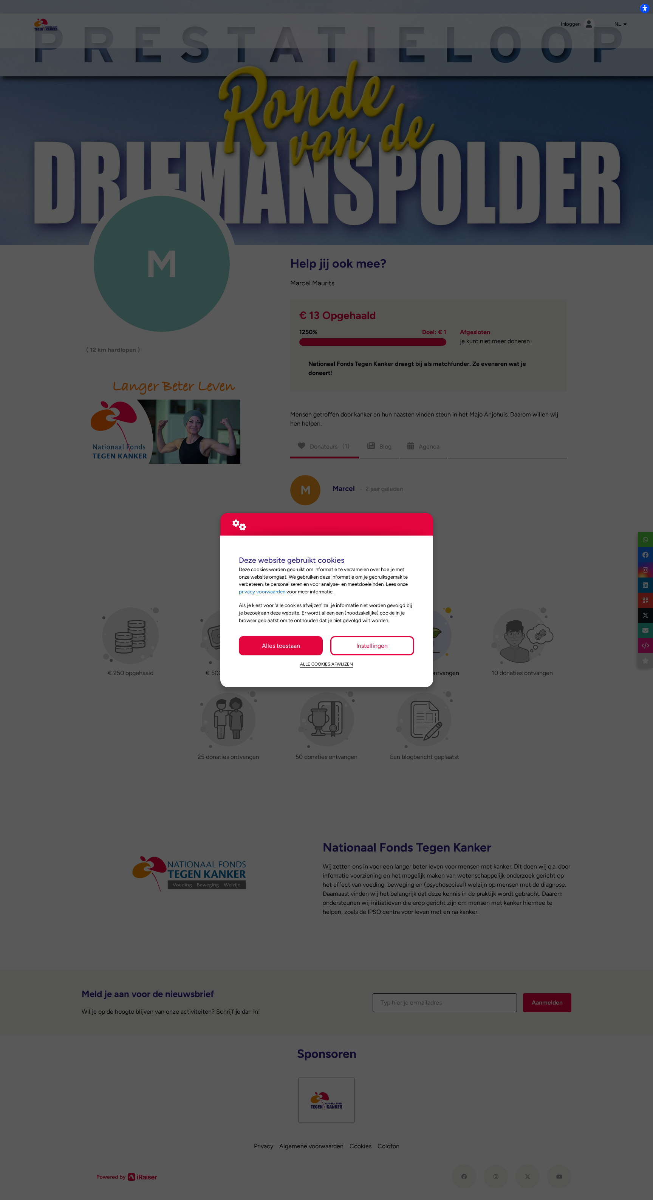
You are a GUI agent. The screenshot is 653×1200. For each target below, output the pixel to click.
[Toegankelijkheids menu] (644, 8)
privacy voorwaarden (262, 591)
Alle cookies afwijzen (326, 664)
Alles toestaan (281, 645)
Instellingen (372, 645)
